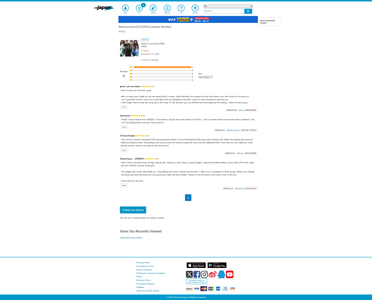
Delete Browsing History (131, 237)
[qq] (221, 274)
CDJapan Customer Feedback (151, 273)
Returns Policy (144, 280)
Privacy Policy (143, 262)
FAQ (139, 276)
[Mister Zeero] (233, 130)
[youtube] (230, 274)
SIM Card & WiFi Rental (148, 291)
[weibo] (213, 274)
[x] (189, 274)
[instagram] (204, 274)
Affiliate (140, 287)
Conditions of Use (145, 266)
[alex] (240, 110)
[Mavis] (240, 153)
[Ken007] (239, 188)
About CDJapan (144, 270)
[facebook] (196, 274)
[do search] (248, 11)
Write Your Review (134, 210)
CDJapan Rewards (146, 284)
